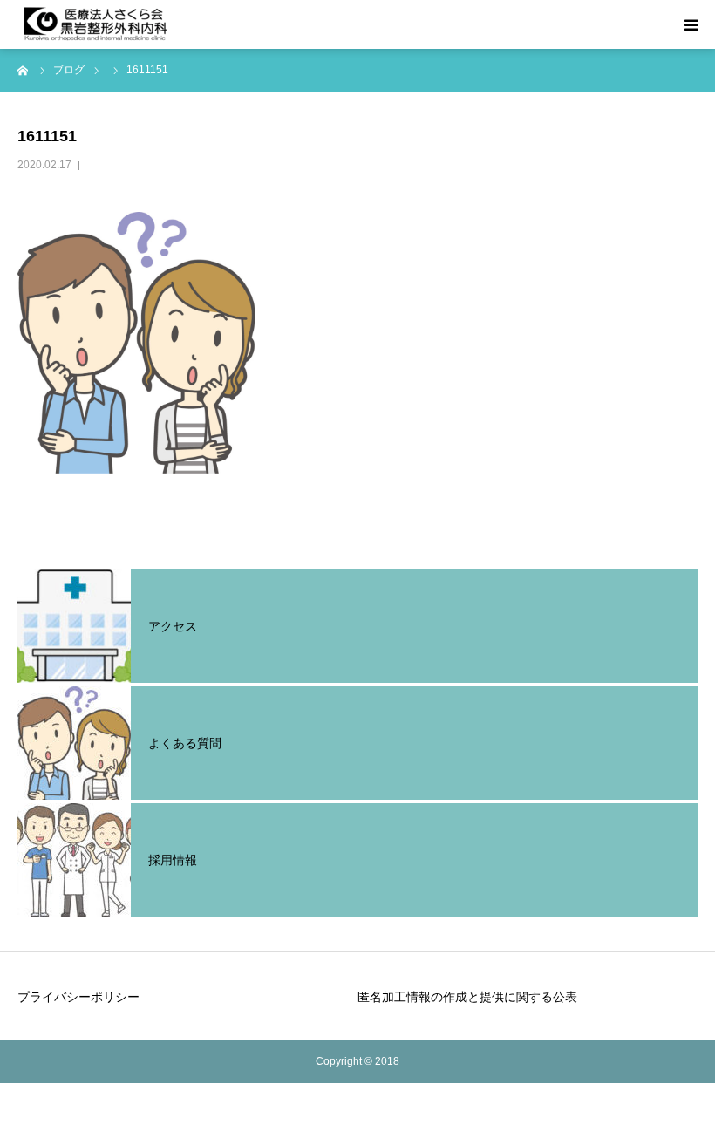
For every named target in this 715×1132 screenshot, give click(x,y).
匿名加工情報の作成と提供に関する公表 (467, 997)
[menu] (690, 24)
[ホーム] (23, 70)
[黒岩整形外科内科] (95, 24)
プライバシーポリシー (78, 997)
